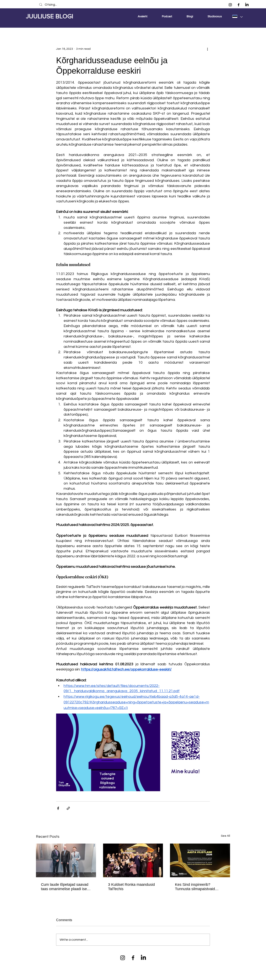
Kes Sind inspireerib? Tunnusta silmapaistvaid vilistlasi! (195, 886)
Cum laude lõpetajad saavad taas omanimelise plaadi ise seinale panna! (64, 886)
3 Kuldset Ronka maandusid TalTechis (131, 886)
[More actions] (207, 48)
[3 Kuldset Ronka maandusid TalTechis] (133, 860)
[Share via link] (68, 808)
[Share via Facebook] (58, 808)
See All (225, 835)
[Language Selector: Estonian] (237, 16)
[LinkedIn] (247, 5)
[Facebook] (238, 5)
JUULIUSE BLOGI (49, 16)
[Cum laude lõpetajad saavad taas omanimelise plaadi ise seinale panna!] (66, 860)
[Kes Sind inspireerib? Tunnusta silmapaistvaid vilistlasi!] (200, 860)
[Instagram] (230, 5)
